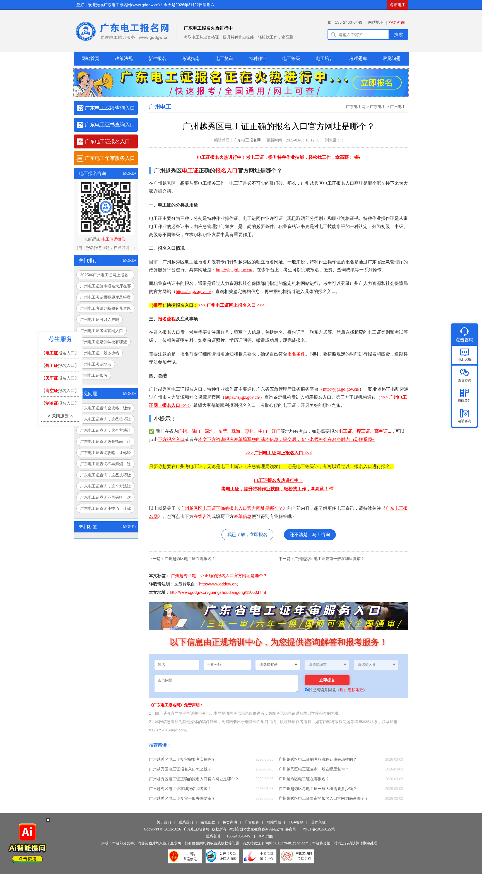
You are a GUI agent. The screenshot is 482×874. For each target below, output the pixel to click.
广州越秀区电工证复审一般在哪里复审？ (329, 558)
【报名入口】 (60, 352)
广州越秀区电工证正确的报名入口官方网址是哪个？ (231, 508)
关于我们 (163, 822)
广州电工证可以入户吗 (99, 319)
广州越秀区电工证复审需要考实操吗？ (182, 759)
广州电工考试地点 (95, 364)
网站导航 (274, 822)
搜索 (398, 34)
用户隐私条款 (351, 690)
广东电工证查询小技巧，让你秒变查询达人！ (105, 509)
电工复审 (224, 58)
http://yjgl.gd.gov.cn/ (234, 269)
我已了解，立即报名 (247, 534)
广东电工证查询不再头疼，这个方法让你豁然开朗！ (105, 498)
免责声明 (230, 822)
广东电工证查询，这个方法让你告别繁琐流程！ (105, 431)
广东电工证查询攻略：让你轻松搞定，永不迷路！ (105, 453)
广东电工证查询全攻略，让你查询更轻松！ (105, 409)
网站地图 (376, 22)
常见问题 (392, 58)
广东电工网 (355, 106)
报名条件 (296, 354)
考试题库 (358, 58)
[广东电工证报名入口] (241, 95)
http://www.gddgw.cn (218, 584)
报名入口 (226, 170)
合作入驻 (318, 822)
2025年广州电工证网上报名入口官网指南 (104, 276)
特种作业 (258, 58)
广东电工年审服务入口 (110, 158)
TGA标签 (296, 822)
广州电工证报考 (93, 375)
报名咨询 (397, 22)
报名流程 (167, 318)
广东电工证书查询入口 (110, 125)
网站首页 (90, 58)
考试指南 (191, 58)
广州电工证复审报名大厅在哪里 (105, 287)
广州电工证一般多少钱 (99, 353)
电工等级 (291, 58)
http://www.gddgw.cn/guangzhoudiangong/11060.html (218, 592)
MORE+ (129, 173)
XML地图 (266, 836)
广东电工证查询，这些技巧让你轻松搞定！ (105, 420)
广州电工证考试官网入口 (101, 330)
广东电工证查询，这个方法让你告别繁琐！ (105, 487)
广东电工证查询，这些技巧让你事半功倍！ (105, 476)
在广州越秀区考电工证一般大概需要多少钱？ (318, 788)
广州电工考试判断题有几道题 (105, 308)
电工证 (190, 170)
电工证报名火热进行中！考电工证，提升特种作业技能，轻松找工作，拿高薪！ (275, 157)
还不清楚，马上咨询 (310, 534)
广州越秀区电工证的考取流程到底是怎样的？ (318, 759)
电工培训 (325, 58)
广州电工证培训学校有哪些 (103, 342)
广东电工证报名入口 (107, 141)
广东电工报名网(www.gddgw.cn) (132, 5)
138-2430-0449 (238, 836)
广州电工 (398, 106)
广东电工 (377, 106)
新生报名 (157, 58)
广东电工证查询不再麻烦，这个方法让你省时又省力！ (105, 465)
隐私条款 (208, 822)
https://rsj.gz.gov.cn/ (193, 291)
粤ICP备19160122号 (319, 829)
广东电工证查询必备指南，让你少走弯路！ (105, 442)
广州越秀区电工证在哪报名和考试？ (180, 788)
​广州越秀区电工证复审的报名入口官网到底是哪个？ (323, 798)
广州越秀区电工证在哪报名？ (190, 558)
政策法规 (124, 58)
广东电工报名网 (247, 140)
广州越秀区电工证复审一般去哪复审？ (182, 798)
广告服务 (252, 822)
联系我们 (186, 822)
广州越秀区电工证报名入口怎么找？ (180, 769)
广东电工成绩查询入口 (110, 108)
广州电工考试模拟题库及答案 (105, 297)
